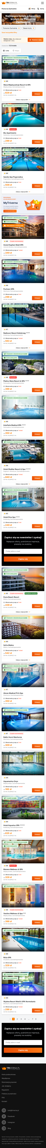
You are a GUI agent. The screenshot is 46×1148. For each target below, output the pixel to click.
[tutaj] (20, 1143)
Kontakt (4, 1101)
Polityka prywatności (9, 1094)
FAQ (3, 1097)
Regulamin (5, 1090)
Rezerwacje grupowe (9, 1082)
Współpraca (6, 1078)
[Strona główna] (11, 3)
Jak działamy (6, 1086)
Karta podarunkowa (9, 1074)
